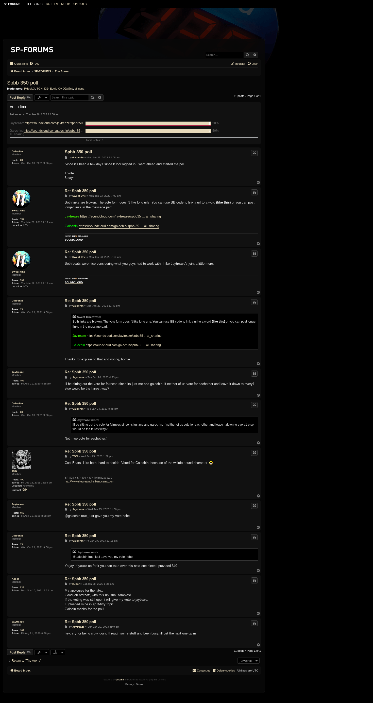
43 (21, 160)
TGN (40, 88)
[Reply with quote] (254, 153)
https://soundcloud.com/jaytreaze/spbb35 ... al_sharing (120, 216)
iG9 (46, 88)
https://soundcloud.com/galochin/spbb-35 (52, 130)
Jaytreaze (18, 372)
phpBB (120, 679)
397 (22, 219)
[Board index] (32, 48)
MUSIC (65, 4)
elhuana (79, 88)
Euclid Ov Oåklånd (61, 88)
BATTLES (52, 4)
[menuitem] (34, 64)
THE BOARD (34, 4)
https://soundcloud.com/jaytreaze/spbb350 (54, 123)
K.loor (15, 578)
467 (22, 380)
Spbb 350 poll (22, 83)
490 (22, 479)
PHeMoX (29, 88)
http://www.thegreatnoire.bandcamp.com (89, 481)
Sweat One (18, 210)
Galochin (17, 151)
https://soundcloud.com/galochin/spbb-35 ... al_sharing (119, 226)
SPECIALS (80, 4)
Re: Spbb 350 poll (80, 191)
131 (22, 587)
